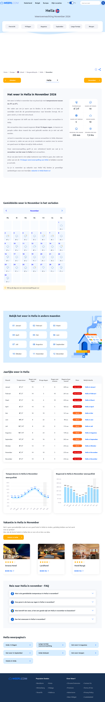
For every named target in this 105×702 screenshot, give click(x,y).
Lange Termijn (75, 26)
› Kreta (50, 683)
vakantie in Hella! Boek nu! (40, 171)
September (59, 26)
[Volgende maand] (62, 211)
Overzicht (12, 26)
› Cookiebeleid (88, 697)
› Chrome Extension (73, 683)
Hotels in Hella (12, 537)
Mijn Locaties (57, 3)
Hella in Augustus (91, 433)
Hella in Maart (90, 400)
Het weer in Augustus (79, 645)
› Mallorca (51, 692)
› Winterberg (40, 688)
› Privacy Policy (88, 692)
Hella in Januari (90, 387)
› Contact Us (87, 683)
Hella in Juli (89, 426)
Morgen (91, 26)
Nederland (28, 3)
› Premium (70, 688)
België (37, 3)
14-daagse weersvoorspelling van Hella (34, 160)
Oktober (13, 80)
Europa (46, 3)
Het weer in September (14, 653)
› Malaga (51, 688)
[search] (103, 3)
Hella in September (91, 439)
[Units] (71, 3)
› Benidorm (40, 683)
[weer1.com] (9, 3)
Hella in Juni (89, 420)
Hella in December (91, 459)
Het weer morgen (77, 653)
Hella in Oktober (90, 446)
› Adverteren (71, 692)
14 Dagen (28, 26)
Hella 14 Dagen (11, 645)
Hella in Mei (89, 413)
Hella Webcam (44, 653)
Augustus (44, 26)
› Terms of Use (88, 688)
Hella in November (91, 452)
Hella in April (89, 406)
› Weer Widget (71, 697)
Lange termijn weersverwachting (45, 645)
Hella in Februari (90, 393)
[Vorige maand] (7, 211)
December (92, 80)
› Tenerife (39, 692)
